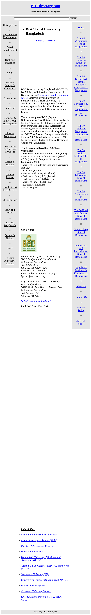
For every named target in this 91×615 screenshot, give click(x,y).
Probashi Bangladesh (10, 224)
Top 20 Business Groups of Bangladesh (81, 61)
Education (10, 108)
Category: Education (45, 40)
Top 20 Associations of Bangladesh (81, 195)
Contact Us (81, 297)
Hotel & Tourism (10, 176)
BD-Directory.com (45, 6)
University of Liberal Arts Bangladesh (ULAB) (44, 579)
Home (81, 27)
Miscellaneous (10, 199)
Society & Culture (10, 236)
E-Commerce (9, 98)
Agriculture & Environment (10, 36)
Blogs (10, 72)
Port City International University (38, 546)
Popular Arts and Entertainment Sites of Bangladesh (81, 251)
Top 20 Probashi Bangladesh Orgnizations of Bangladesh (81, 132)
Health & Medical (9, 163)
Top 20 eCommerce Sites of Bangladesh (81, 42)
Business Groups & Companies (10, 85)
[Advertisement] (45, 65)
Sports (10, 248)
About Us (81, 286)
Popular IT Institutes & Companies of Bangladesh (81, 271)
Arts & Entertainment (10, 48)
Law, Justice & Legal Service (9, 188)
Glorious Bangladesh (10, 135)
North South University (32, 551)
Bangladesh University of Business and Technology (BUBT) (41, 558)
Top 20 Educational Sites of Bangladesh (81, 176)
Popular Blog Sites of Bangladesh (81, 232)
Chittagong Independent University (39, 534)
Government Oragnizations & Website (10, 149)
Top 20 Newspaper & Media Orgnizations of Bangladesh (81, 107)
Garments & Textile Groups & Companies (9, 120)
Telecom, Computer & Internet (10, 260)
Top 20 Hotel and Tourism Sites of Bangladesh (81, 214)
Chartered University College (36, 591)
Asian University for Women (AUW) (39, 540)
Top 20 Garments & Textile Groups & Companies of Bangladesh (81, 83)
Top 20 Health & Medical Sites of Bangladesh (81, 156)
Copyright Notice (81, 322)
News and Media (10, 211)
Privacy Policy (81, 309)
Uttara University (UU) (33, 585)
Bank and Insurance (10, 61)
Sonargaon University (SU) (35, 574)
